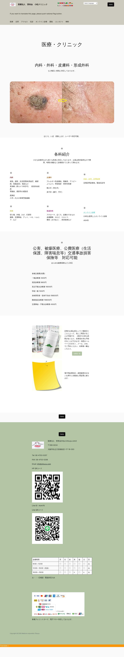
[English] (64, 3)
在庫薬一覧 (77, 353)
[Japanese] (60, 5)
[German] (70, 3)
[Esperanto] (66, 3)
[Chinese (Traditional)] (62, 3)
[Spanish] (68, 5)
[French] (68, 3)
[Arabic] (58, 3)
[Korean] (62, 5)
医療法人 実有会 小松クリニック (32, 4)
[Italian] (58, 5)
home (111, 4)
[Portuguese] (66, 5)
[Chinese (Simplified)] (60, 3)
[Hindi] (72, 3)
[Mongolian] (64, 5)
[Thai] (70, 5)
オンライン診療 (89, 212)
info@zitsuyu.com (44, 464)
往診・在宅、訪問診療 (92, 179)
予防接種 (26, 198)
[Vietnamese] (72, 5)
